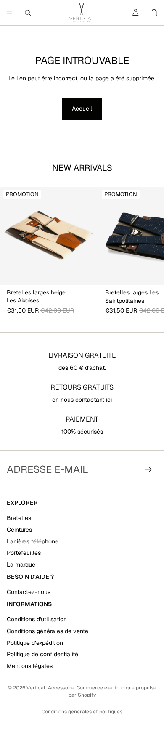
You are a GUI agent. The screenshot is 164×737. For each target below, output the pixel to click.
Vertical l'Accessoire (50, 687)
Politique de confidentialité (42, 654)
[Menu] (9, 12)
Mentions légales (30, 666)
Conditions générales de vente (47, 631)
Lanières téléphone (32, 541)
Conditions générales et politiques (82, 711)
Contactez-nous (28, 592)
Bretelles (19, 518)
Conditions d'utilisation (37, 619)
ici (109, 399)
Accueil (82, 108)
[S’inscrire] (148, 469)
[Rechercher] (28, 12)
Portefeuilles (24, 553)
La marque (21, 564)
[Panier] (154, 12)
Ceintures (19, 529)
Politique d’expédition (35, 642)
